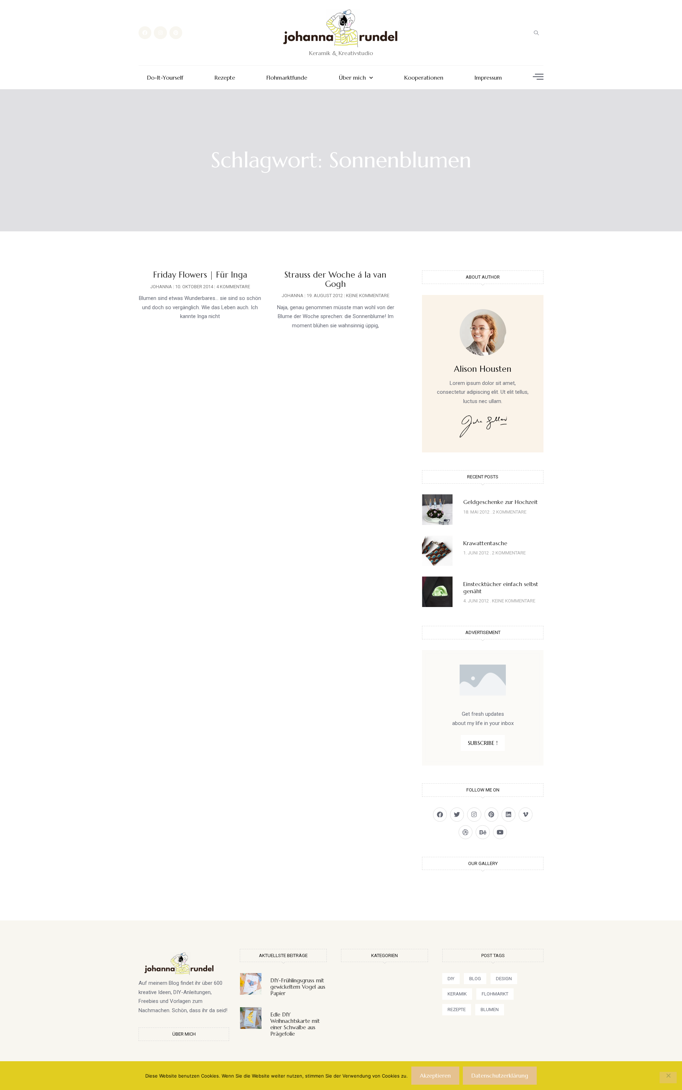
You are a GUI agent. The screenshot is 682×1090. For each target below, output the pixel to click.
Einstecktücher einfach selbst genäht (500, 587)
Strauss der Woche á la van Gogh (335, 279)
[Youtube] (500, 832)
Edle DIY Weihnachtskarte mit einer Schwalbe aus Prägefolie (295, 1024)
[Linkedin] (508, 814)
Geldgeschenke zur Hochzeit (500, 501)
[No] (668, 1077)
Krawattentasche (485, 543)
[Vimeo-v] (525, 814)
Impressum (488, 77)
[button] (536, 33)
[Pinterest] (175, 32)
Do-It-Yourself (165, 77)
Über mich (352, 77)
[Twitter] (457, 814)
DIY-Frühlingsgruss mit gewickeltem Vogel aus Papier (297, 987)
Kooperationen (423, 77)
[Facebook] (145, 32)
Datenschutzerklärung (499, 1075)
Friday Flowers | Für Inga (200, 275)
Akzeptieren (435, 1075)
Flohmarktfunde (286, 77)
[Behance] (482, 832)
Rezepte (225, 77)
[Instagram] (160, 32)
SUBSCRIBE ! (483, 742)
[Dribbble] (465, 832)
